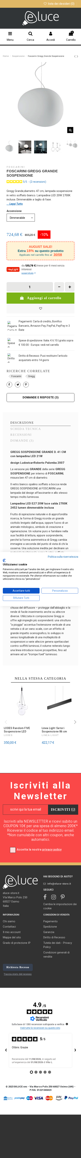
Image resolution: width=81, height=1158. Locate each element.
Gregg (31, 376)
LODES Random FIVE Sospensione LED (17, 730)
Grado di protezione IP (17, 943)
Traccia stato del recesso (18, 974)
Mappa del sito (12, 937)
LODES (8, 735)
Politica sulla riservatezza (63, 556)
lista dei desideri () (61, 3)
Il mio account (12, 932)
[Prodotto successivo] (77, 56)
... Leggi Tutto (15, 203)
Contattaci (9, 926)
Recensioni (21, 434)
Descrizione (22, 422)
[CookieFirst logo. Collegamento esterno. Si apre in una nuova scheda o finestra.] (4, 560)
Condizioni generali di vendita (56, 955)
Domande (22, 440)
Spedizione (50, 926)
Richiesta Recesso (17, 967)
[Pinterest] (26, 384)
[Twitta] (18, 384)
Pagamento (50, 921)
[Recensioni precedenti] (5, 1050)
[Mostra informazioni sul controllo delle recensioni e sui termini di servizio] (66, 1024)
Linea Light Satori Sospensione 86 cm (54, 730)
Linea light (50, 735)
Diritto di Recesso (54, 937)
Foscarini (16, 167)
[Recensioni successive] (75, 1050)
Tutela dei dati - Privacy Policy (57, 945)
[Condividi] (9, 384)
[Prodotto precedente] (75, 56)
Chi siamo (9, 921)
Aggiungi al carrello (44, 298)
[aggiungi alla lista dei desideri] (40, 309)
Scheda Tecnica (25, 428)
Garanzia (48, 932)
